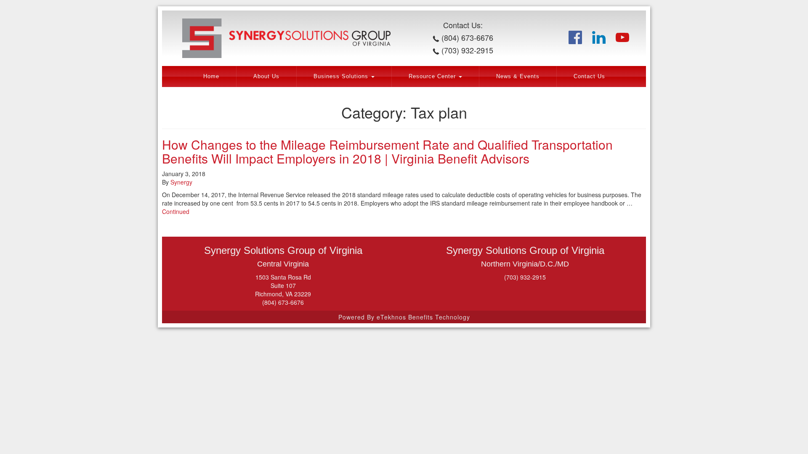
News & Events (518, 76)
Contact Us (589, 76)
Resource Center (433, 76)
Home (211, 76)
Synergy (181, 182)
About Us (266, 76)
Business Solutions (342, 76)
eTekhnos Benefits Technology (423, 317)
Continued (175, 211)
